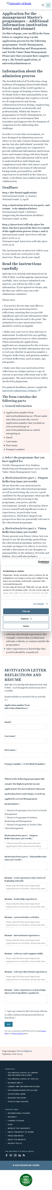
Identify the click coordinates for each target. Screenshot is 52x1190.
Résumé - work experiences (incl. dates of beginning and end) (25, 879)
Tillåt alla (26, 611)
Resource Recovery (17, 1098)
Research (12, 1117)
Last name (10, 736)
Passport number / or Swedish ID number (25, 764)
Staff (10, 1125)
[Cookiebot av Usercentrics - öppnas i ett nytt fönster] (38, 562)
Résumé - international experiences (22, 935)
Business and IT (15, 1083)
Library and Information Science (24, 1087)
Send (9, 1024)
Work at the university (19, 1128)
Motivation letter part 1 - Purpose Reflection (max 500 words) (21, 837)
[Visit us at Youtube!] (12, 1155)
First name (11, 750)
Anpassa (24, 619)
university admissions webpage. (20, 390)
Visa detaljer (38, 604)
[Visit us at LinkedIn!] (20, 1155)
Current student (16, 1121)
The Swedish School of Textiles (23, 1079)
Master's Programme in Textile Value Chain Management (23, 826)
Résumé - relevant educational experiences (26, 972)
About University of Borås (21, 1132)
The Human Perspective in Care (23, 1090)
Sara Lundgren (24, 1051)
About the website (17, 1140)
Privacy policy (15, 1143)
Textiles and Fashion (18, 1102)
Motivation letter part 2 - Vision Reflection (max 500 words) (25, 858)
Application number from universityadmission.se (17, 706)
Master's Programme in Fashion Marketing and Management (21, 819)
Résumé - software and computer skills (24, 953)
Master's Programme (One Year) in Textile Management (26, 812)
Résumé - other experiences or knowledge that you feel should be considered (25, 991)
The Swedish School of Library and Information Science (23, 1074)
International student (19, 1113)
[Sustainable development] (26, 1180)
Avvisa (26, 626)
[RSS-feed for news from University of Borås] (25, 1155)
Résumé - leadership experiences (21, 899)
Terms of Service (17, 1034)
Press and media (16, 1136)
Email (8, 722)
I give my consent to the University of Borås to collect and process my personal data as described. (26, 1014)
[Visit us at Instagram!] (16, 1155)
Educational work (17, 1094)
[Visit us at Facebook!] (7, 1155)
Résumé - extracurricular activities (22, 917)
